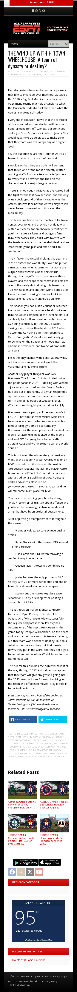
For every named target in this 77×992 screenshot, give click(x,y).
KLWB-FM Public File (27, 981)
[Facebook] (33, 10)
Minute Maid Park (17, 753)
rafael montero (51, 753)
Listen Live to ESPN (41, 2)
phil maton (35, 753)
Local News (48, 74)
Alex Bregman (46, 737)
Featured (59, 71)
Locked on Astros (38, 750)
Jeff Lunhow (48, 746)
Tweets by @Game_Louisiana (28, 960)
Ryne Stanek (24, 756)
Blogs (49, 71)
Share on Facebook (22, 719)
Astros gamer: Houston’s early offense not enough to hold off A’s (22, 804)
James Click (34, 746)
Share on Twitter (52, 719)
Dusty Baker (27, 743)
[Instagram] (36, 10)
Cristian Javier (58, 740)
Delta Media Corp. (20, 985)
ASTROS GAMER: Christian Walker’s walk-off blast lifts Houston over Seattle (21, 839)
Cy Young (13, 743)
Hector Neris (60, 743)
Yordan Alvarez (57, 756)
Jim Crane (61, 746)
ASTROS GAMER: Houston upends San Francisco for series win (52, 839)
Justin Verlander (17, 750)
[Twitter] (40, 10)
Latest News (34, 74)
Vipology (62, 976)
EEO (10, 981)
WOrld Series (39, 756)
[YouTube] (43, 10)
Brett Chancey (41, 740)
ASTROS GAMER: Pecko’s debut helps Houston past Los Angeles (54, 804)
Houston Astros (17, 74)
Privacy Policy (49, 981)
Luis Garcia (55, 750)
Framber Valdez (43, 743)
